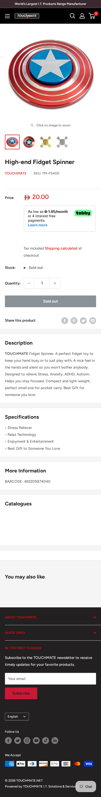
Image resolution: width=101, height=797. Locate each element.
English (13, 716)
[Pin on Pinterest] (74, 320)
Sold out (50, 301)
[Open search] (72, 16)
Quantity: (13, 283)
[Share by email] (92, 320)
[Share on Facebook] (64, 320)
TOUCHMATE (15, 173)
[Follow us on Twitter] (17, 740)
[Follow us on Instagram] (27, 740)
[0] (92, 16)
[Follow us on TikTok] (45, 740)
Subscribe (21, 693)
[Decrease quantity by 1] (29, 283)
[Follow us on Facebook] (8, 740)
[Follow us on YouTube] (36, 740)
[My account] (82, 16)
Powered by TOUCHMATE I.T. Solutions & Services (41, 786)
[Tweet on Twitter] (83, 320)
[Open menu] (7, 16)
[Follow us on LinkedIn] (54, 740)
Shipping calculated (61, 248)
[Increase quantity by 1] (55, 283)
